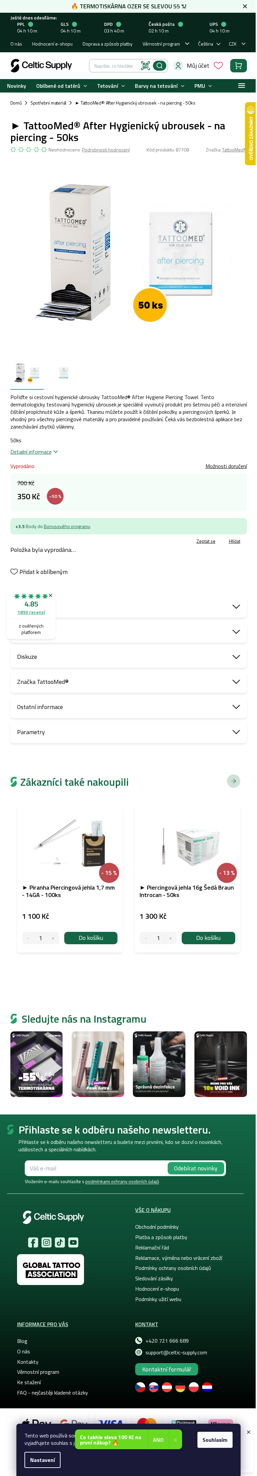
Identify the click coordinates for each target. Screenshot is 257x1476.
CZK (233, 43)
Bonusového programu (67, 526)
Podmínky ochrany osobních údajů (173, 1268)
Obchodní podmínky (157, 1226)
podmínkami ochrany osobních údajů (122, 1181)
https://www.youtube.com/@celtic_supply (73, 1242)
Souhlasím (215, 1440)
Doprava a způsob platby (108, 43)
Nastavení (42, 1460)
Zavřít (49, 542)
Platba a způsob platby (161, 1237)
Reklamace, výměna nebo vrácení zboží (178, 1258)
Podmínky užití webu (158, 1299)
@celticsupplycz (60, 1242)
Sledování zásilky (154, 1278)
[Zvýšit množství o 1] (53, 938)
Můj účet (198, 65)
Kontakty (27, 1361)
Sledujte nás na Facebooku (33, 1242)
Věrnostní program (161, 43)
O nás (16, 43)
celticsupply (46, 1242)
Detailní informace (31, 452)
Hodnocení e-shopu (52, 43)
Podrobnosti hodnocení (106, 149)
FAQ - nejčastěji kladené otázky (52, 1392)
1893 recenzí (31, 612)
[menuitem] (16, 85)
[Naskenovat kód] (145, 65)
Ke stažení (29, 1382)
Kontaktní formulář (166, 1369)
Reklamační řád (152, 1247)
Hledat (159, 66)
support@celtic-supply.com (176, 1352)
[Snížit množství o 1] (28, 938)
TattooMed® (234, 149)
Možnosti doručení (226, 466)
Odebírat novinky (196, 1168)
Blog (22, 1341)
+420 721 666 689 (167, 1340)
